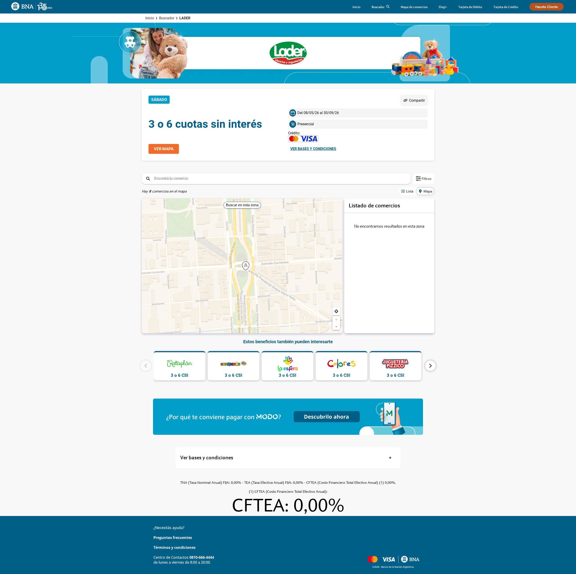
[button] (148, 178)
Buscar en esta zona (242, 205)
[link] (356, 7)
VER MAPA (163, 149)
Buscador (166, 18)
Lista (409, 191)
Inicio (149, 18)
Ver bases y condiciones (313, 149)
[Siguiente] (430, 365)
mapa (427, 191)
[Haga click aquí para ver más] (288, 417)
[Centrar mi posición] (336, 311)
